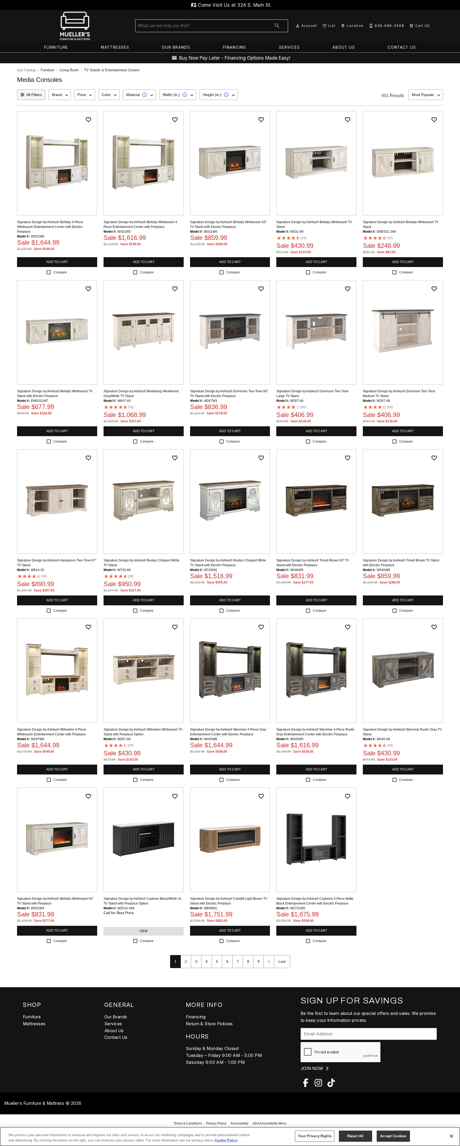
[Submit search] (277, 26)
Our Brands (176, 47)
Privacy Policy (216, 1123)
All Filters (34, 95)
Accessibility (239, 1123)
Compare (60, 272)
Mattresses (115, 47)
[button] (297, 26)
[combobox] (59, 94)
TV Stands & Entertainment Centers (112, 70)
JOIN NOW (313, 1068)
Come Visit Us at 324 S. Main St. (234, 5)
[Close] (451, 1136)
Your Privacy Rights (314, 1136)
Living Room (69, 70)
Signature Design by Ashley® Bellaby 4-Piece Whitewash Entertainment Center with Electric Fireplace (50, 227)
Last (282, 961)
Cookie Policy (226, 1140)
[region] (230, 1136)
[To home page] (75, 26)
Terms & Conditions (188, 1123)
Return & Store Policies (209, 1023)
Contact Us (402, 47)
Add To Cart (57, 262)
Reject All (355, 1136)
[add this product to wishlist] (88, 119)
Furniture (56, 47)
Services (289, 47)
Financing (234, 47)
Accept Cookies (393, 1136)
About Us (343, 47)
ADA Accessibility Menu (269, 1123)
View (143, 931)
